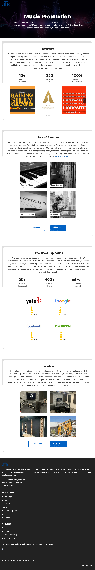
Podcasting (6, 528)
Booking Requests (9, 511)
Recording (6, 531)
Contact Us (6, 518)
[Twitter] (87, 565)
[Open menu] (91, 3)
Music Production (9, 538)
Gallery (5, 500)
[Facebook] (83, 565)
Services (5, 507)
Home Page (7, 497)
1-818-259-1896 (8, 485)
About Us (6, 504)
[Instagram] (91, 565)
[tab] (46, 115)
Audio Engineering (9, 535)
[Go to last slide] (11, 100)
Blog (4, 514)
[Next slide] (84, 100)
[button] (33, 402)
